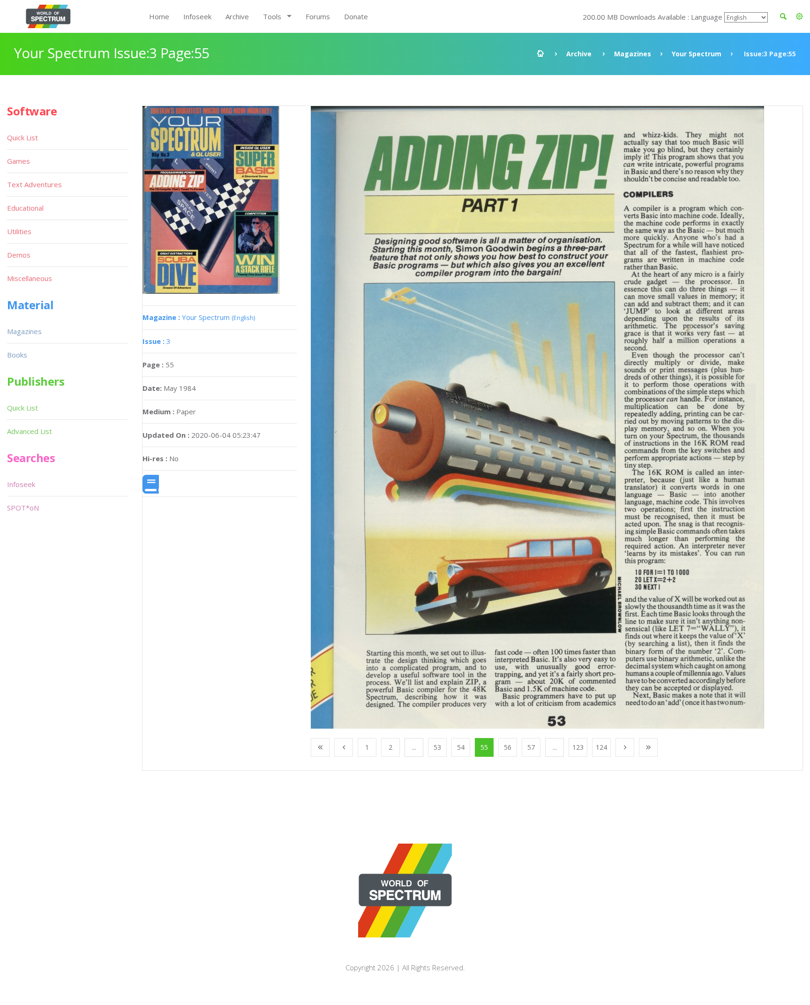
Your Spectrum (696, 53)
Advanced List (29, 431)
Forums (318, 16)
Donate (356, 16)
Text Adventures (34, 184)
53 (437, 747)
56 (507, 747)
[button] (799, 16)
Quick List (22, 137)
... (414, 747)
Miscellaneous (29, 278)
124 (601, 747)
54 (461, 747)
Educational (25, 208)
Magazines (632, 53)
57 (531, 747)
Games (18, 161)
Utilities (19, 231)
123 (578, 747)
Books (17, 354)
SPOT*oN (23, 507)
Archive (237, 16)
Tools (272, 16)
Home (159, 16)
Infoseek (197, 16)
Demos (18, 254)
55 (484, 747)
